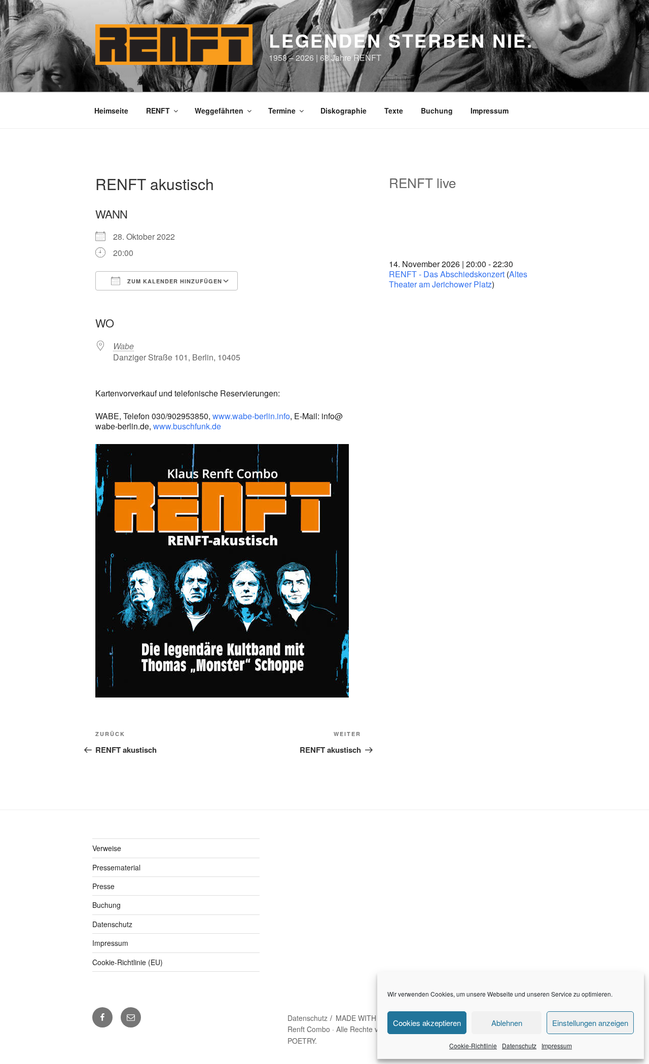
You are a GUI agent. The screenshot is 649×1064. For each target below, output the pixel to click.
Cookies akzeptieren (427, 1022)
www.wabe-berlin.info (251, 416)
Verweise (106, 848)
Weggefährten (219, 110)
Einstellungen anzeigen (590, 1022)
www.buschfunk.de (187, 426)
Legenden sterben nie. (401, 40)
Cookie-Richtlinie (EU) (127, 962)
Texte (393, 110)
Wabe (123, 346)
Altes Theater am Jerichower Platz (458, 279)
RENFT (158, 110)
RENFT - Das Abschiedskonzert (446, 274)
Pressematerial (116, 867)
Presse (103, 886)
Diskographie (343, 110)
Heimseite (111, 110)
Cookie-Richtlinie (473, 1045)
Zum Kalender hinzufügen (173, 281)
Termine (282, 110)
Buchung (437, 110)
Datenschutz (519, 1045)
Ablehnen (506, 1022)
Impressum (557, 1045)
